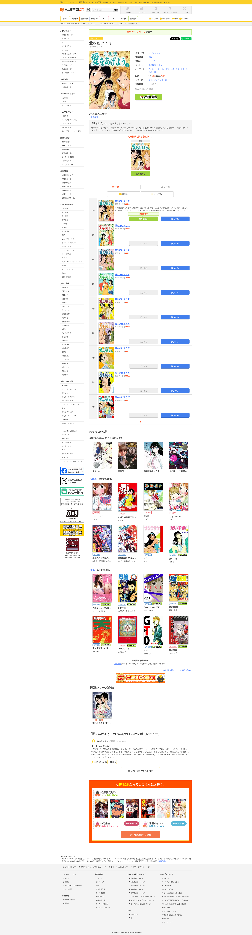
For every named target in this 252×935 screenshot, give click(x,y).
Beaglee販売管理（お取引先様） (175, 904)
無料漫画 (133, 19)
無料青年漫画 (66, 190)
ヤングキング (66, 446)
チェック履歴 (66, 105)
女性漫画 (65, 208)
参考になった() (101, 762)
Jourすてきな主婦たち (69, 431)
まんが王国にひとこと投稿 (71, 131)
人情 (182, 69)
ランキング (166, 19)
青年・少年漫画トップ (69, 61)
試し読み (143, 243)
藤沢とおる (66, 367)
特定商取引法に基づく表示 (172, 915)
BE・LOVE (66, 385)
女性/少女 (84, 19)
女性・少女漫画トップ (69, 58)
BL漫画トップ (67, 69)
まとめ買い (158, 194)
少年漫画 (65, 220)
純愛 (172, 69)
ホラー (64, 265)
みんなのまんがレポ (69, 164)
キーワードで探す (68, 157)
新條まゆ (65, 341)
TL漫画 (64, 224)
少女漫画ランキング (138, 886)
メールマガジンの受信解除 (72, 886)
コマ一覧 (165, 187)
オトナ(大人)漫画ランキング (141, 904)
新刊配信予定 (66, 46)
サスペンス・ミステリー (70, 250)
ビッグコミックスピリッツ (71, 404)
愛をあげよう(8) (122, 373)
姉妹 (162, 69)
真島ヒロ (65, 371)
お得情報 (66, 903)
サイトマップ (168, 922)
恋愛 (63, 235)
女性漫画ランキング (138, 882)
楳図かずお (66, 306)
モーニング (66, 435)
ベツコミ (65, 427)
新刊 (176, 19)
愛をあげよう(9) (122, 397)
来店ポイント (187, 19)
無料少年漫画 (66, 194)
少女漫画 (65, 212)
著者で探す (66, 149)
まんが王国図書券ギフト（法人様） (176, 900)
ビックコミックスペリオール (72, 461)
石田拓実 (65, 299)
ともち (154, 53)
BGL (93, 570)
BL (114, 19)
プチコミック (66, 393)
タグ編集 (94, 117)
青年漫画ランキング (138, 889)
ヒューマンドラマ (68, 239)
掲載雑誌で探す (67, 153)
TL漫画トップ (66, 65)
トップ (65, 19)
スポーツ (65, 258)
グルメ (64, 273)
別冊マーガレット (68, 423)
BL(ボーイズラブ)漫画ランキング (142, 900)
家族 (167, 69)
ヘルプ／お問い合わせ (69, 120)
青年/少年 (94, 19)
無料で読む (140, 174)
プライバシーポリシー (171, 911)
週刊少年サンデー (68, 442)
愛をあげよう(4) (122, 274)
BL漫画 (64, 227)
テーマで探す (66, 145)
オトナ (123, 19)
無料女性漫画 (66, 183)
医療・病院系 (66, 277)
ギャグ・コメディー (69, 243)
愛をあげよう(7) (122, 348)
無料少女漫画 (66, 186)
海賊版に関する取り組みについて (72, 522)
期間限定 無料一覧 (68, 198)
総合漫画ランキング (138, 878)
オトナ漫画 (66, 231)
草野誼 (64, 329)
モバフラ (65, 457)
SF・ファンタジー (68, 269)
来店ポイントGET (68, 83)
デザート (65, 450)
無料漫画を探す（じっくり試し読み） (177, 670)
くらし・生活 (153, 69)
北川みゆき (66, 325)
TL (104, 19)
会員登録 (65, 98)
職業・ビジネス (67, 246)
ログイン (65, 102)
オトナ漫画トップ (68, 73)
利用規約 (166, 908)
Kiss (63, 408)
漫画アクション (67, 454)
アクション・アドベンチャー (72, 262)
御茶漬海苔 (66, 314)
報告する (113, 762)
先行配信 (75, 19)
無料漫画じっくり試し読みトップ (93, 867)
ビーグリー (153, 61)
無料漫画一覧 (66, 179)
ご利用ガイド (66, 124)
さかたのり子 (66, 333)
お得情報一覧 (66, 87)
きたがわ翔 (66, 322)
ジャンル (155, 19)
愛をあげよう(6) (122, 324)
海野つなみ (66, 303)
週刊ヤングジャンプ (69, 416)
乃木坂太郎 (66, 360)
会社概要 (166, 919)
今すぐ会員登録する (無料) (140, 835)
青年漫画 (65, 216)
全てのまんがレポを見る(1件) (140, 771)
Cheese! (65, 420)
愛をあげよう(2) (122, 225)
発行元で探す (66, 161)
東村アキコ (66, 363)
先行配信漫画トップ (69, 54)
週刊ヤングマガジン (69, 397)
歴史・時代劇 (66, 254)
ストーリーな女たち (69, 389)
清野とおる (66, 344)
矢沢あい (65, 375)
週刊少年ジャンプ (68, 401)
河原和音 (65, 318)
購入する (175, 219)
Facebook (134, 914)
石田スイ (65, 295)
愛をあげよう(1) (122, 201)
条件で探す (66, 142)
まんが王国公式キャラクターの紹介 (176, 897)
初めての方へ (66, 127)
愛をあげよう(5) (122, 299)
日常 (177, 69)
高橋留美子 (66, 356)
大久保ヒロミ (66, 310)
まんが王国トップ (69, 867)
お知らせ (65, 116)
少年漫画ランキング (138, 893)
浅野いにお (66, 291)
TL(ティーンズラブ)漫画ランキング (143, 897)
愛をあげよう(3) (122, 250)
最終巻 (125, 194)
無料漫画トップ (67, 35)
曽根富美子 (66, 348)
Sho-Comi (65, 438)
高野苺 (64, 352)
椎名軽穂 (65, 337)
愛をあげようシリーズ (157, 80)
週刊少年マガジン (68, 412)
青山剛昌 (65, 287)
